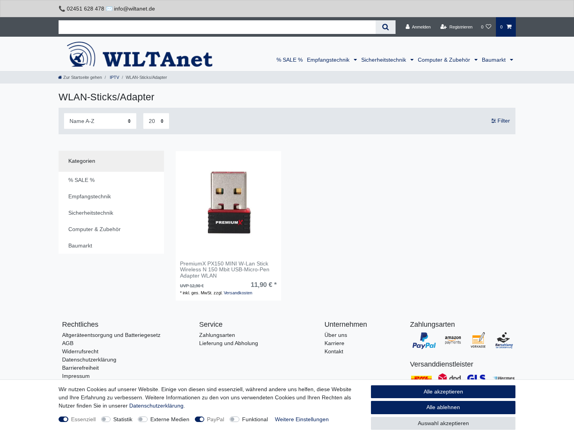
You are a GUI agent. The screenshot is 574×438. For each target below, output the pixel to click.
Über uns (335, 335)
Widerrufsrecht (80, 351)
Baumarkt (494, 60)
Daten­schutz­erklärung (156, 405)
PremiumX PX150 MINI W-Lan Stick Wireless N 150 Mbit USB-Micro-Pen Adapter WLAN (224, 270)
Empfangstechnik (329, 60)
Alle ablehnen (443, 407)
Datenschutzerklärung (89, 359)
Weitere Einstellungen (302, 419)
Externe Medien (169, 419)
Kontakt (333, 351)
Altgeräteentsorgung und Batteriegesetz (111, 335)
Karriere (334, 343)
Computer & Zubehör (445, 60)
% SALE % (289, 60)
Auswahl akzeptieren (443, 423)
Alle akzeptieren (443, 391)
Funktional (255, 419)
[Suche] (386, 27)
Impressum (76, 376)
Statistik (122, 419)
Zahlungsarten (217, 335)
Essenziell (83, 419)
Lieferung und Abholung (228, 343)
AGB (67, 343)
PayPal (215, 419)
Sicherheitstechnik (384, 60)
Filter (503, 121)
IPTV (114, 77)
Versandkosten (238, 292)
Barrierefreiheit (80, 368)
